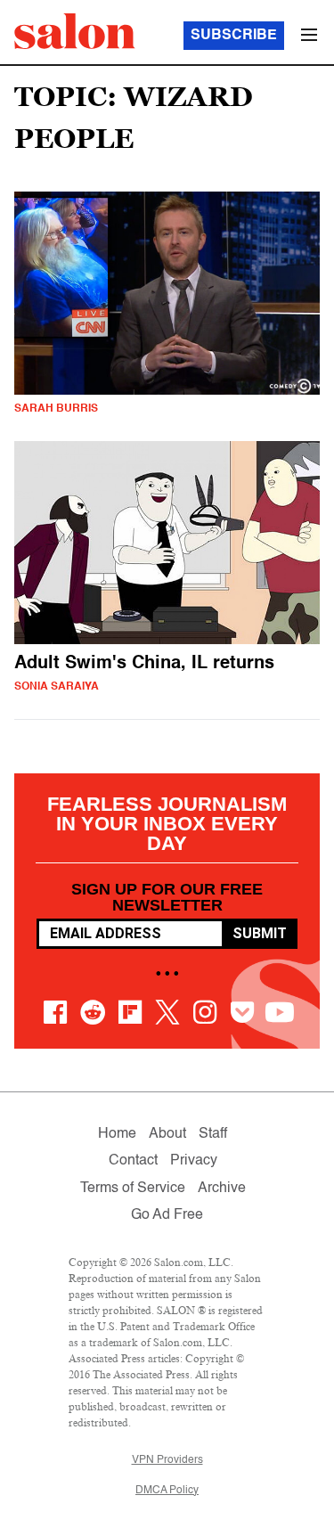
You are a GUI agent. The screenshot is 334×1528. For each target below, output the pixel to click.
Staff (213, 1134)
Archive (222, 1188)
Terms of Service (132, 1188)
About (167, 1134)
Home (117, 1134)
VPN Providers (167, 1460)
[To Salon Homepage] (74, 31)
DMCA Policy (167, 1490)
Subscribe (234, 36)
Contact (133, 1161)
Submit (259, 933)
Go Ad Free (167, 1215)
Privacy (193, 1161)
